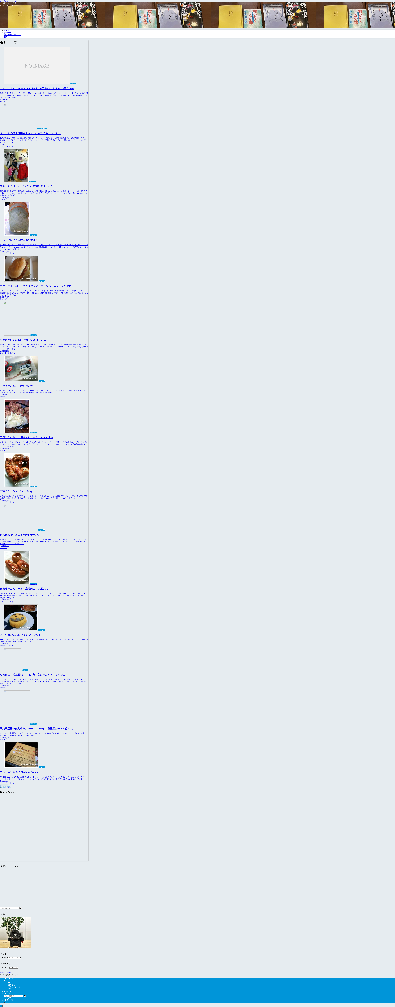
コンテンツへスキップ (8, 1)
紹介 (10, 989)
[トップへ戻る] (1, 1006)
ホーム (10, 983)
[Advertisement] (17, 813)
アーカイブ (4, 967)
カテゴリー (4, 957)
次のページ (4, 785)
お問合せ (11, 985)
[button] (20, 908)
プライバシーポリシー (16, 987)
